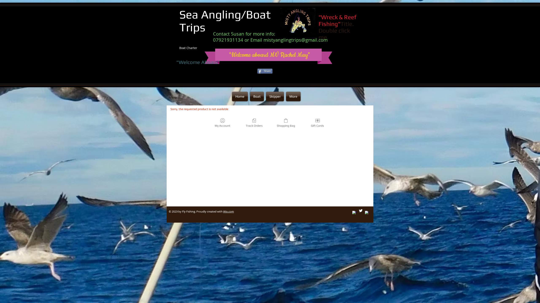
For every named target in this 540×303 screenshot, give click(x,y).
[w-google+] (354, 213)
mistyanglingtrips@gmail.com (295, 40)
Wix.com (228, 211)
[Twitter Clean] (361, 211)
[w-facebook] (367, 213)
